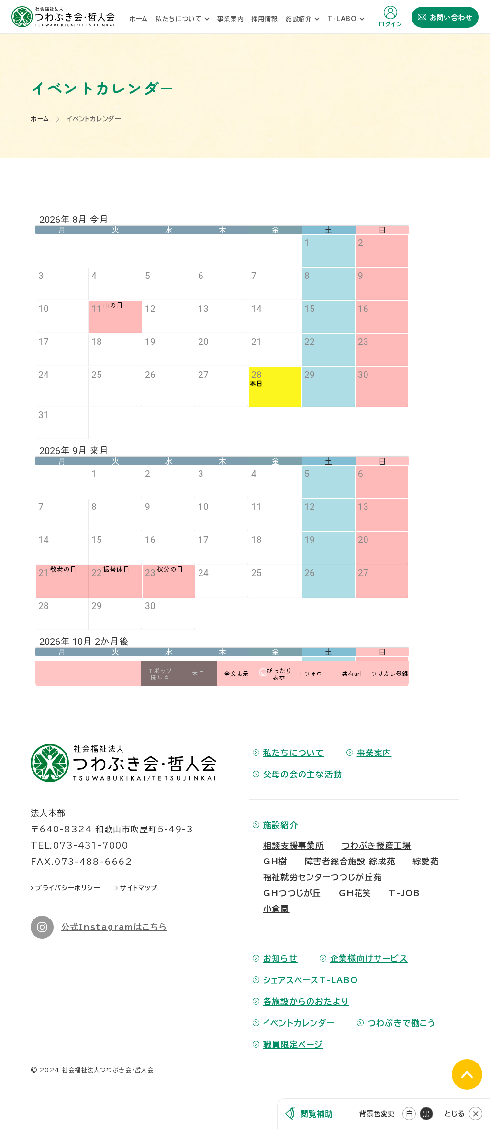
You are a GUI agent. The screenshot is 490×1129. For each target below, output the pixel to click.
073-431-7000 (90, 845)
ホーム (40, 119)
